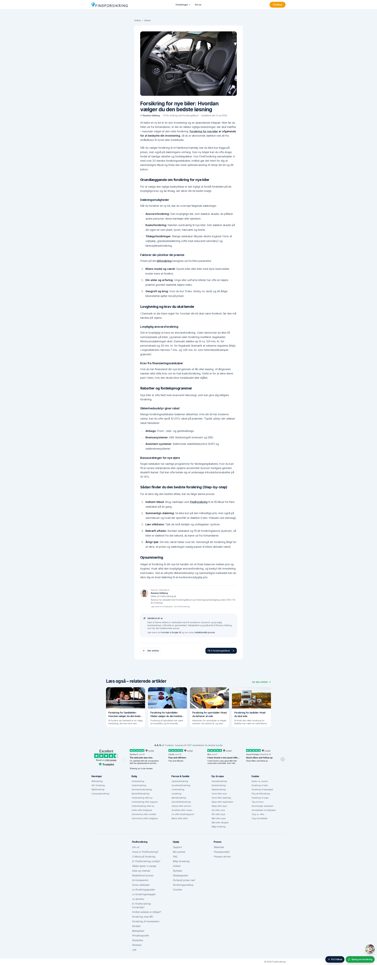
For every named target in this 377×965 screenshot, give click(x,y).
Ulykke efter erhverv (181, 806)
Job (134, 949)
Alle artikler (153, 650)
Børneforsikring (178, 797)
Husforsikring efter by (142, 797)
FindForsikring (198, 501)
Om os (198, 4)
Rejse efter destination (222, 802)
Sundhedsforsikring (180, 785)
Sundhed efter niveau (181, 810)
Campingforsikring (100, 793)
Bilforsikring (97, 781)
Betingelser (138, 930)
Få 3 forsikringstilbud (219, 650)
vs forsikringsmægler (144, 894)
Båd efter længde (219, 822)
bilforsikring (164, 260)
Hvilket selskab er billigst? (146, 911)
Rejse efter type (219, 806)
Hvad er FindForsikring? (145, 851)
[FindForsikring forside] (109, 4)
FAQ (175, 856)
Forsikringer (182, 4)
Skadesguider (180, 875)
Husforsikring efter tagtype (145, 802)
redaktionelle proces (205, 632)
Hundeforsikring (219, 781)
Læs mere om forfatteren (162, 606)
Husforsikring (138, 781)
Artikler (137, 20)
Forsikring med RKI (142, 916)
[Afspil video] (370, 949)
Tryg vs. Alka (257, 814)
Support (177, 847)
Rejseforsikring (218, 789)
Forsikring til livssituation (145, 921)
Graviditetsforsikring (181, 802)
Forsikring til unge (259, 797)
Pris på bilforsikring (260, 793)
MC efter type (218, 814)
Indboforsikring (139, 785)
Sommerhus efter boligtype (145, 818)
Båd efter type (218, 818)
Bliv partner (179, 851)
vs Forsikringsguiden (143, 889)
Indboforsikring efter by (143, 806)
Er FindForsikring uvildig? (146, 861)
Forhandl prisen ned (184, 880)
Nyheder (177, 870)
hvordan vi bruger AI (171, 632)
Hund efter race (219, 793)
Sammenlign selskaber (262, 806)
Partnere (136, 944)
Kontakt (136, 926)
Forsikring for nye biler (204, 131)
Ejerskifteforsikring (140, 793)
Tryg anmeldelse (259, 818)
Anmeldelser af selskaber (263, 810)
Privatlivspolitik (140, 935)
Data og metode (141, 870)
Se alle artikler (260, 681)
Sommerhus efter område (144, 814)
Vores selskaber (141, 884)
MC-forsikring (98, 785)
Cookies (177, 889)
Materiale (219, 847)
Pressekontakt (221, 851)
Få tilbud (277, 4)
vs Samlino (138, 899)
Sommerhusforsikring (142, 789)
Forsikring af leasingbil (262, 789)
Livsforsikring (177, 789)
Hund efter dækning (221, 797)
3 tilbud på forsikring (143, 856)
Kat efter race (218, 810)
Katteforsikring (218, 785)
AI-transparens (140, 880)
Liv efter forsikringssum (182, 814)
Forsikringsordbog (183, 884)
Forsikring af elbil (259, 785)
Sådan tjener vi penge (144, 866)
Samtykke (137, 940)
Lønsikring (176, 793)
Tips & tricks (257, 802)
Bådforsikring (97, 789)
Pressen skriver (222, 856)
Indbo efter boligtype (142, 810)
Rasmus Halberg (151, 115)
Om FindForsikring (182, 606)
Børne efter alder (179, 818)
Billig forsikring (218, 826)
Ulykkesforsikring (179, 781)
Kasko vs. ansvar (259, 781)
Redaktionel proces (142, 875)
